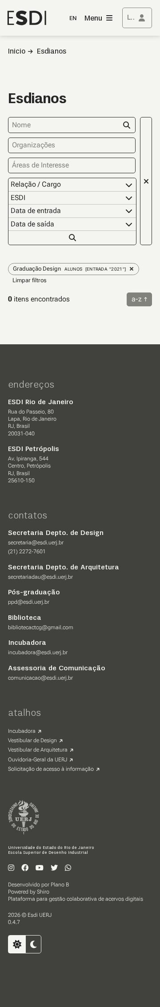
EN (73, 18)
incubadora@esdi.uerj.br (38, 652)
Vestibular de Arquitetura (38, 750)
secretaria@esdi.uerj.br (36, 542)
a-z (137, 299)
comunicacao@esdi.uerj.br (40, 678)
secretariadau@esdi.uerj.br (40, 577)
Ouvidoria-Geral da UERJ (37, 759)
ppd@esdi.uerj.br (28, 602)
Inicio (16, 51)
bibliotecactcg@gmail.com (40, 627)
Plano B (60, 885)
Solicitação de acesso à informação (51, 769)
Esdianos (51, 51)
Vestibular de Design (32, 740)
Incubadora (22, 731)
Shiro (43, 892)
